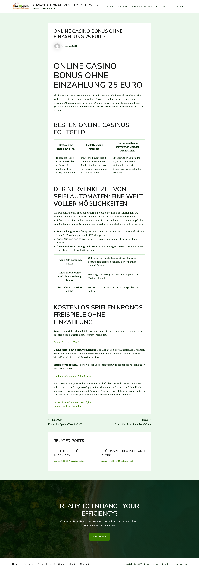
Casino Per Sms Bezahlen (68, 405)
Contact (178, 6)
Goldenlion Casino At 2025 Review (72, 375)
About (166, 6)
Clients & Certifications (145, 6)
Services (122, 6)
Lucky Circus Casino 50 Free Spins (72, 402)
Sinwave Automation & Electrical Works (66, 5)
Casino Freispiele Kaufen (67, 342)
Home (110, 6)
